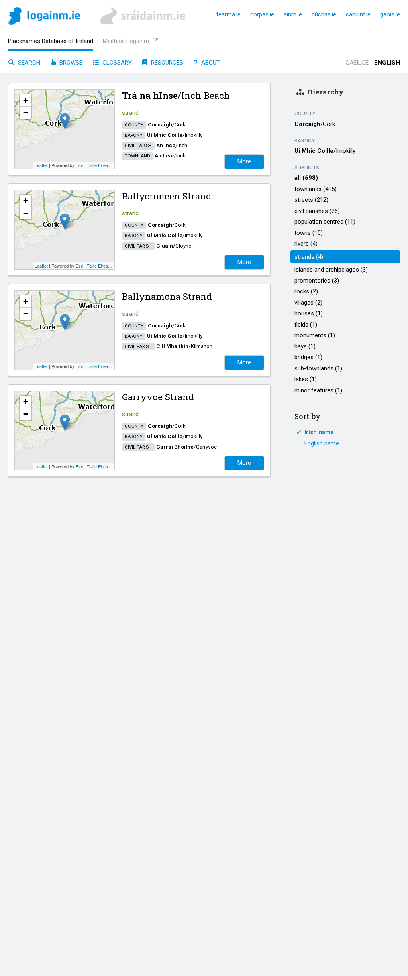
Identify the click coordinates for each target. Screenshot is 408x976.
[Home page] (44, 17)
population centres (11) (324, 221)
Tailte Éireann (100, 165)
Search (28, 62)
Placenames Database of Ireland (50, 41)
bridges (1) (308, 357)
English (387, 62)
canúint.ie (358, 14)
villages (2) (308, 302)
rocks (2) (306, 291)
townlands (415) (315, 189)
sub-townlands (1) (318, 368)
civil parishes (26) (317, 210)
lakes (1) (305, 379)
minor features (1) (318, 390)
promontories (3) (316, 280)
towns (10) (308, 232)
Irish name (319, 432)
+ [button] (25, 100)
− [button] (25, 113)
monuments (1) (314, 335)
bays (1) (305, 346)
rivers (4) (306, 243)
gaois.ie (390, 14)
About (210, 62)
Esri (79, 165)
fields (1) (305, 324)
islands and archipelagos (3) (331, 269)
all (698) (306, 177)
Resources (166, 62)
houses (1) (308, 313)
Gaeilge (357, 62)
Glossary (116, 62)
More (244, 161)
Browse (70, 62)
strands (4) (308, 256)
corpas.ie (262, 14)
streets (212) (311, 199)
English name (321, 443)
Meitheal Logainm (127, 41)
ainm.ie (293, 14)
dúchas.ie (324, 14)
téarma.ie (228, 14)
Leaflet (41, 165)
